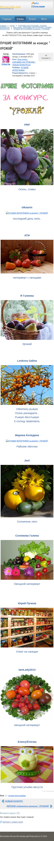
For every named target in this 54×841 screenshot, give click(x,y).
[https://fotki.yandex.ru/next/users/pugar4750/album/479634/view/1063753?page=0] (27, 627)
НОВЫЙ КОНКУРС (14, 801)
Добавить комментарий (13, 822)
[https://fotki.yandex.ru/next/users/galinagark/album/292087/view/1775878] (27, 320)
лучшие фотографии (17, 796)
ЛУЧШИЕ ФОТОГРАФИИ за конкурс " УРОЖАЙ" (31, 29)
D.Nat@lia (6, 64)
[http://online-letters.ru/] (27, 86)
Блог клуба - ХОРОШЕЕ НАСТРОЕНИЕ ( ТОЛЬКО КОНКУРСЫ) (24, 62)
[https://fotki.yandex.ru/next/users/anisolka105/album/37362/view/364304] (27, 213)
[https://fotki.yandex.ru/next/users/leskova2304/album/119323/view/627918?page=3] (27, 385)
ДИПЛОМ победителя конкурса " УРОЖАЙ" (28, 806)
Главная (3, 25)
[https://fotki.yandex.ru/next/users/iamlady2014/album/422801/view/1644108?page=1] (27, 697)
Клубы (12, 25)
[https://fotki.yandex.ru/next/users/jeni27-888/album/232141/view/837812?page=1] (27, 491)
